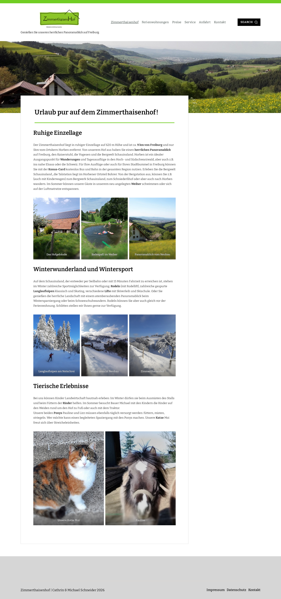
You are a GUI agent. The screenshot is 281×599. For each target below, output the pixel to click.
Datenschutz (236, 590)
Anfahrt (205, 22)
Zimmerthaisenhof (125, 22)
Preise (176, 22)
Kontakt (220, 22)
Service (190, 22)
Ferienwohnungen (155, 22)
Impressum (216, 590)
